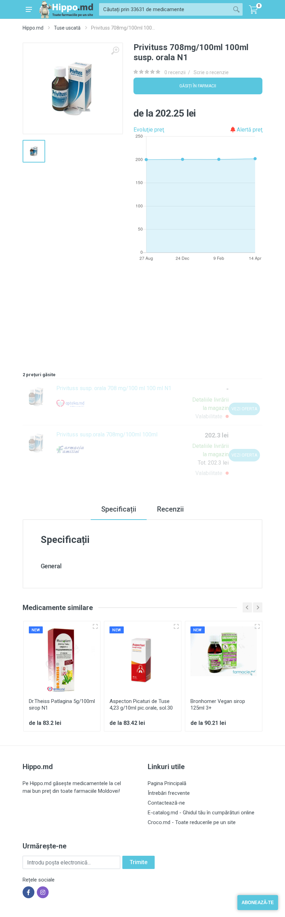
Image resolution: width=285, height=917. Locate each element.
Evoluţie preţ (148, 129)
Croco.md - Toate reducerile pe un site (192, 822)
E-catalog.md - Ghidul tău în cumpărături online (201, 812)
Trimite (138, 862)
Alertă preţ (248, 129)
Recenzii (170, 509)
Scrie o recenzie (211, 72)
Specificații (118, 509)
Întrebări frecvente (169, 793)
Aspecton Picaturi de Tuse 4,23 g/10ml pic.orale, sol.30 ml (141, 708)
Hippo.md (33, 28)
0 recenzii (175, 72)
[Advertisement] (142, 318)
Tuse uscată (67, 28)
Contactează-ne (166, 803)
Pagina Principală (167, 783)
